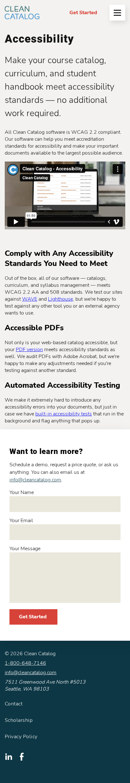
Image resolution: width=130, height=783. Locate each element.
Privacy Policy (21, 736)
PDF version (29, 349)
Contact (13, 703)
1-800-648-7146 (25, 663)
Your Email (21, 520)
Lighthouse (60, 299)
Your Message (24, 548)
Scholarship (18, 720)
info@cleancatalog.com (35, 479)
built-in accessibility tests (63, 413)
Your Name (21, 492)
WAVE (29, 299)
